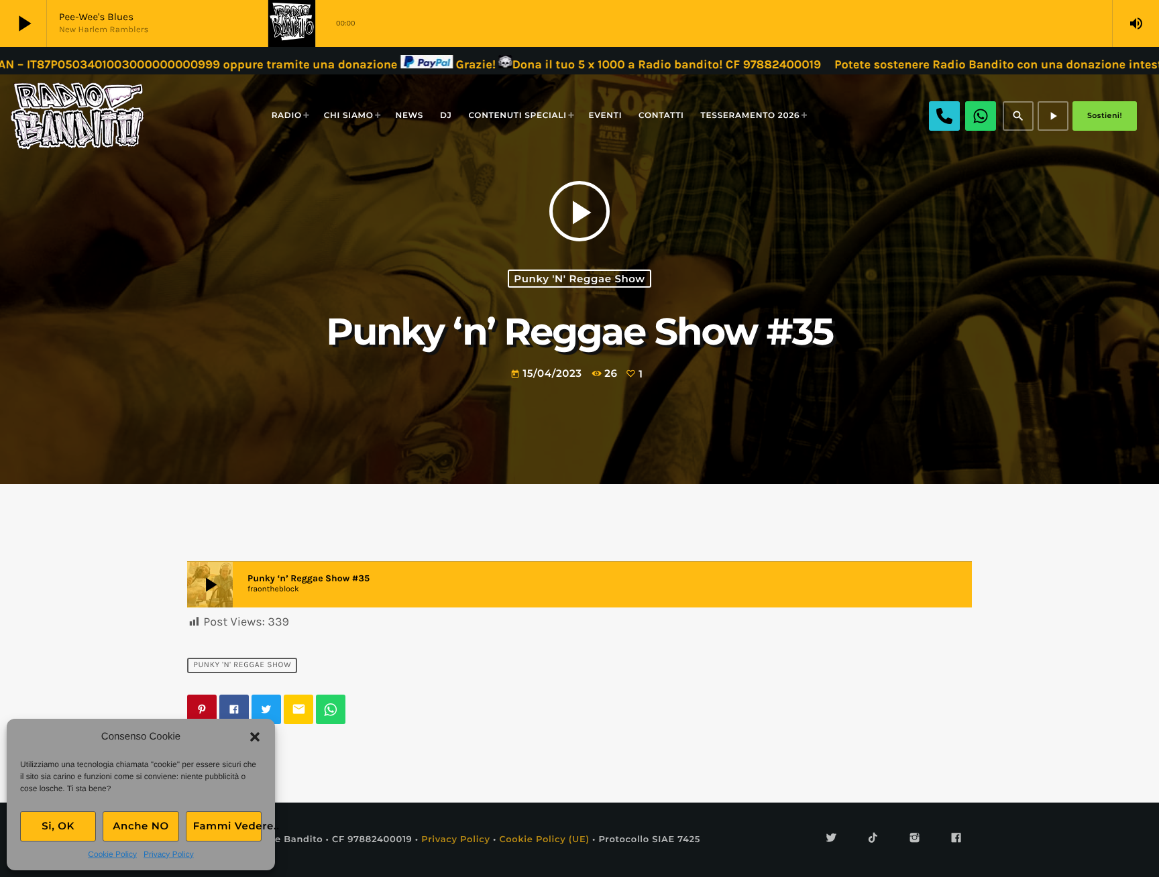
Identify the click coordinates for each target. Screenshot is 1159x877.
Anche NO (141, 825)
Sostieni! (1104, 115)
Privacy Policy (169, 854)
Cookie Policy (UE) (544, 839)
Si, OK (58, 825)
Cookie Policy (112, 854)
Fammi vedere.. (227, 825)
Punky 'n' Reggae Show (579, 278)
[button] (255, 737)
